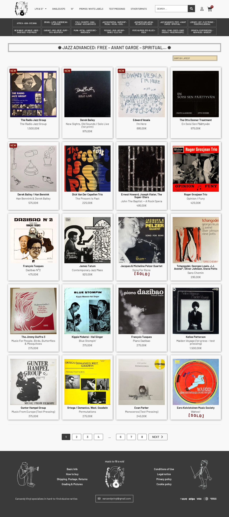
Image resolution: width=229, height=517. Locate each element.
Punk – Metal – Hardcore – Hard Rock (85, 31)
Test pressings (117, 9)
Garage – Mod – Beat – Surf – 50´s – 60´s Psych (56, 31)
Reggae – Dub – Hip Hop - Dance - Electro (114, 31)
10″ (72, 9)
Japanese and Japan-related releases (144, 23)
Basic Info (72, 469)
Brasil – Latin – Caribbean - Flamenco (56, 23)
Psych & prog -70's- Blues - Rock (143, 31)
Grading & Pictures (72, 484)
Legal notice (164, 474)
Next (155, 436)
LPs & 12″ (39, 9)
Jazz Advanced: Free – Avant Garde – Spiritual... (173, 23)
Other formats (139, 9)
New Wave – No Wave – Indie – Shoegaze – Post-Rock (26, 31)
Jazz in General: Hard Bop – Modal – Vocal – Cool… (114, 23)
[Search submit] (191, 8)
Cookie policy (164, 484)
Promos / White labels (91, 9)
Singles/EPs (58, 9)
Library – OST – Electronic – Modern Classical (202, 23)
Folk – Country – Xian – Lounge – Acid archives (85, 23)
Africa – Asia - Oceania (27, 23)
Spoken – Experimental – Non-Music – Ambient (202, 31)
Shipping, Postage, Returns (72, 479)
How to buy (72, 474)
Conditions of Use (164, 469)
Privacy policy (164, 479)
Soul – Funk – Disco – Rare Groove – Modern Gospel (173, 31)
